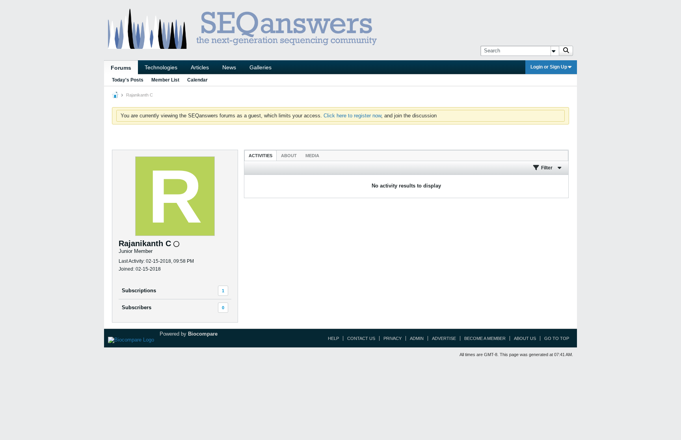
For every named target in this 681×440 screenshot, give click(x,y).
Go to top (556, 338)
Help (333, 338)
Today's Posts (127, 80)
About (289, 155)
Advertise (444, 338)
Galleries (260, 67)
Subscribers (136, 307)
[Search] (566, 51)
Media (312, 155)
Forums (121, 68)
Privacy (392, 338)
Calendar (197, 80)
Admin (417, 338)
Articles (200, 67)
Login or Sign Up (548, 67)
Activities (260, 155)
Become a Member (485, 338)
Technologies (161, 67)
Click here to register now (352, 116)
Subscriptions (139, 290)
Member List (165, 80)
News (229, 67)
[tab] (260, 155)
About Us (525, 338)
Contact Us (361, 338)
